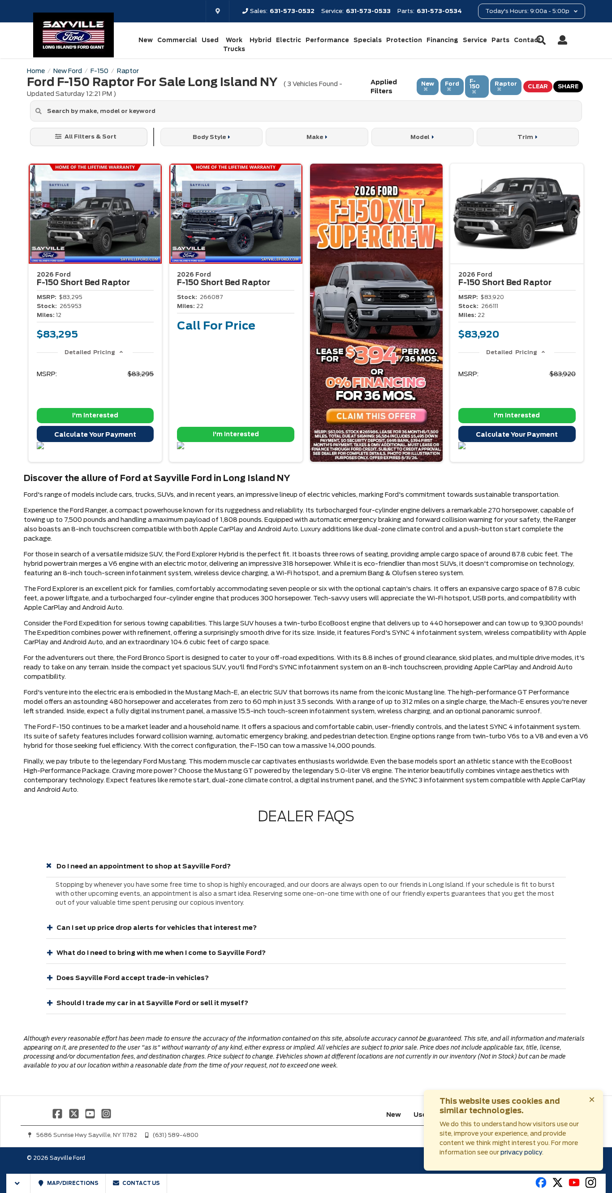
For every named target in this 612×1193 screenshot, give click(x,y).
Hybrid (261, 40)
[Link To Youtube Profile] (574, 1186)
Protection (404, 40)
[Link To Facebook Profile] (58, 1113)
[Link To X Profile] (74, 1113)
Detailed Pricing (90, 352)
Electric (288, 40)
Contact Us (140, 1183)
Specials (367, 40)
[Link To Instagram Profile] (106, 1113)
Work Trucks (234, 44)
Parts (500, 40)
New (145, 40)
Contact (527, 40)
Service (475, 40)
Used (210, 40)
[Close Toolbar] (18, 1183)
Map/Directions (72, 1183)
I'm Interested (95, 415)
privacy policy (521, 1152)
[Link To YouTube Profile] (91, 1113)
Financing (442, 40)
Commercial (177, 40)
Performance (327, 40)
